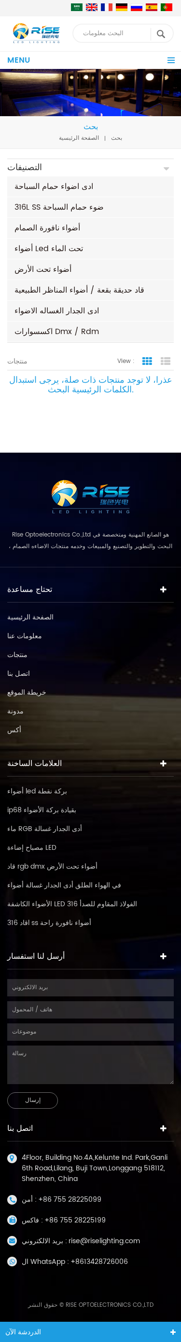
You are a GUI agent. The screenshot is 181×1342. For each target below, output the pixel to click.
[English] (91, 7)
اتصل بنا (18, 673)
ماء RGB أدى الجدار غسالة (44, 828)
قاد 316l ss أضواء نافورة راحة (49, 922)
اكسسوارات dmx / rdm (56, 331)
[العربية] (77, 7)
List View (165, 361)
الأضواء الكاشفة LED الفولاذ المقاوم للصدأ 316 (72, 904)
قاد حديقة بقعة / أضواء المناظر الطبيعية (79, 290)
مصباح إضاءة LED (31, 847)
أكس (14, 730)
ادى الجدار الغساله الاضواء (56, 311)
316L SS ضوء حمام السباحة (59, 207)
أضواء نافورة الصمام (47, 228)
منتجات (17, 654)
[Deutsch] (121, 7)
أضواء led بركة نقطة (37, 791)
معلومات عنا (24, 636)
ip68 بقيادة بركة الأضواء (41, 810)
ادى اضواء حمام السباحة (53, 186)
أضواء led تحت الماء (48, 248)
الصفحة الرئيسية (79, 138)
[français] (106, 7)
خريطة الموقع (26, 692)
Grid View (147, 361)
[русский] (136, 7)
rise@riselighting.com (104, 1241)
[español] (151, 7)
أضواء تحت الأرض (42, 269)
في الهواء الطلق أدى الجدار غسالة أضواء (64, 885)
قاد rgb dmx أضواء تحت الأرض (52, 866)
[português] (166, 7)
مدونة (15, 711)
